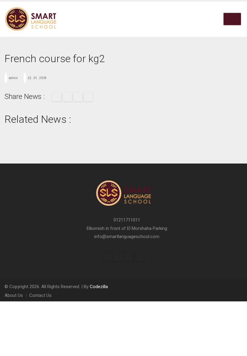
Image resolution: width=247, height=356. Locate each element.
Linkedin (139, 256)
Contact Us (40, 295)
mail (77, 96)
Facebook (56, 96)
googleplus (88, 96)
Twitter (67, 96)
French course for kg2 (55, 58)
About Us (14, 295)
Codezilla (99, 286)
